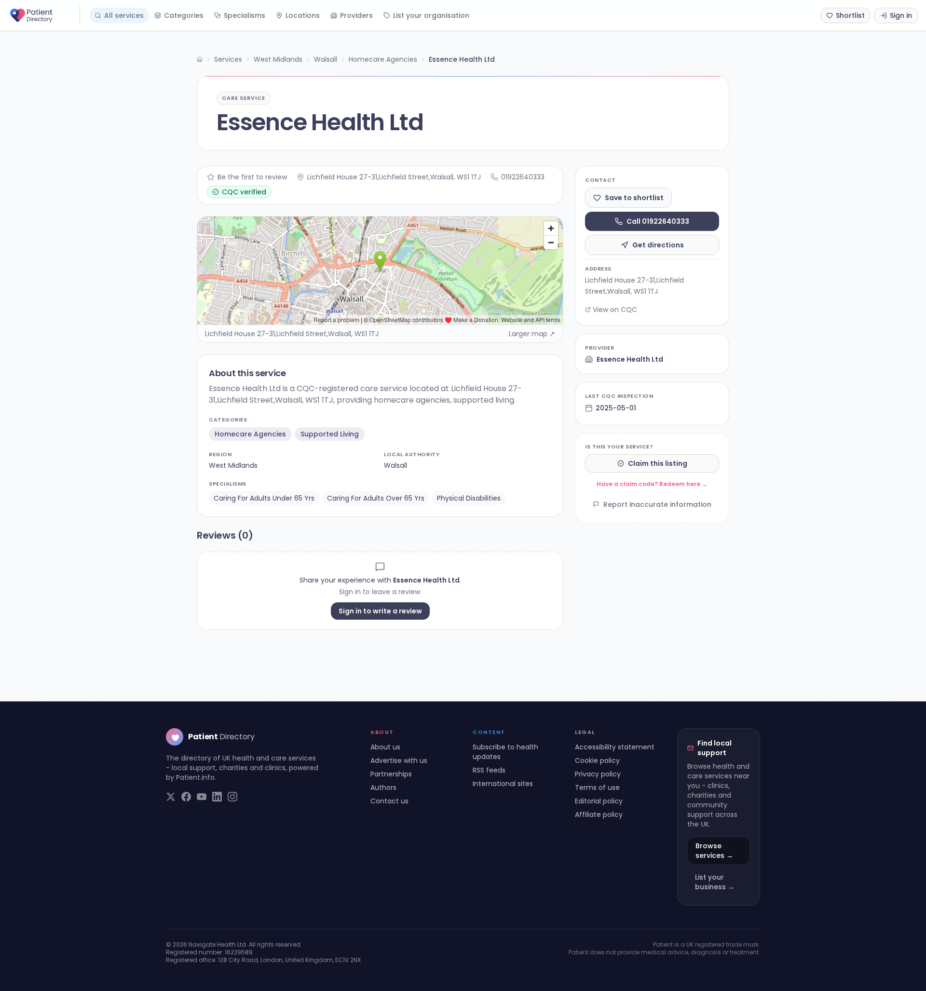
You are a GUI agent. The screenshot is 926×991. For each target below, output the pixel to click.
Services (228, 59)
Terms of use (597, 787)
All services (124, 15)
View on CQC (615, 309)
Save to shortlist (634, 198)
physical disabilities (469, 498)
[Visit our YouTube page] (201, 796)
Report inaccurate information (657, 504)
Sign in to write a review (380, 611)
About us (385, 747)
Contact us (389, 801)
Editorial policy (599, 801)
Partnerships (391, 774)
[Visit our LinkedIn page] (217, 796)
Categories (184, 15)
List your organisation (431, 15)
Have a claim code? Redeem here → (652, 484)
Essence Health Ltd (630, 359)
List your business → (715, 882)
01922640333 (523, 177)
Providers (356, 15)
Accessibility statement (614, 747)
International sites (503, 783)
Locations (303, 15)
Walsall (325, 59)
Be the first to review (252, 177)
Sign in (901, 15)
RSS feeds (489, 770)
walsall (395, 465)
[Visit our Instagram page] (232, 796)
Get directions (658, 245)
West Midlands (278, 59)
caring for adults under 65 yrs (264, 498)
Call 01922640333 (657, 221)
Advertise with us (398, 760)
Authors (383, 787)
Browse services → (714, 850)
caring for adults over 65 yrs (375, 498)
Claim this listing (657, 463)
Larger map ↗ (532, 334)
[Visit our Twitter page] (171, 796)
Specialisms (244, 15)
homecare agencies (250, 434)
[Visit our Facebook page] (186, 796)
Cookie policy (597, 760)
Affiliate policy (599, 814)
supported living (329, 434)
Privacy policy (598, 774)
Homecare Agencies (383, 59)
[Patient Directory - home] (44, 15)
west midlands (233, 465)
